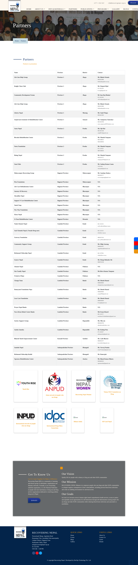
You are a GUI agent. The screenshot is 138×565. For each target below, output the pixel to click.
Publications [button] (87, 9)
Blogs (126, 9)
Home (29, 9)
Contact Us (102, 537)
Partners (73, 9)
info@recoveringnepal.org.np (117, 3)
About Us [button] (39, 9)
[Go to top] (131, 562)
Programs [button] (102, 9)
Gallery (116, 9)
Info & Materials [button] (56, 9)
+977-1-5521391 (99, 3)
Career (101, 539)
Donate (133, 3)
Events (72, 537)
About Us (102, 535)
